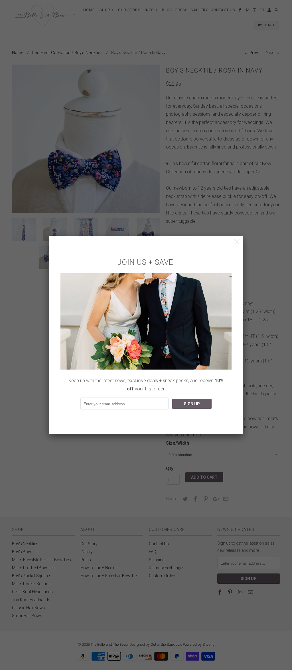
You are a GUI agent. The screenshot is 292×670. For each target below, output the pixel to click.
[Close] (237, 242)
